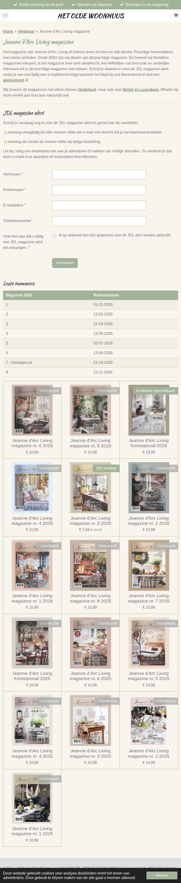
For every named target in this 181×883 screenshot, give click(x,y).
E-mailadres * (14, 205)
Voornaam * (13, 174)
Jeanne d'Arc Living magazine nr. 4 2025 (32, 753)
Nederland (87, 90)
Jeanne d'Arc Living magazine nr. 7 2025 (148, 598)
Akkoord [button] (162, 875)
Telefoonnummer (17, 221)
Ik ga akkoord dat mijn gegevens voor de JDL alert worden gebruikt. (115, 235)
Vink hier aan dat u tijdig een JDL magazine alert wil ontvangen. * (23, 242)
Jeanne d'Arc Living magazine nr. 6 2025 (90, 676)
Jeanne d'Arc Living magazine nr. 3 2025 (90, 753)
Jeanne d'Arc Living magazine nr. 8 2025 (90, 598)
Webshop (26, 31)
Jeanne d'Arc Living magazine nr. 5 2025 (148, 676)
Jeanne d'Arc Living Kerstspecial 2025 (32, 676)
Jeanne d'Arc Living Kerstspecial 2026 (149, 443)
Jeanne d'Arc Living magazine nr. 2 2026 (148, 521)
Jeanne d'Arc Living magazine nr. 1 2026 (32, 598)
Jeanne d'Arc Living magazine (64, 31)
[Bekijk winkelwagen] (176, 15)
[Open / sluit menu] (5, 15)
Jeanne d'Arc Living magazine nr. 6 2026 (32, 443)
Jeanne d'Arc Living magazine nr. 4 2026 (32, 521)
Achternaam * (14, 190)
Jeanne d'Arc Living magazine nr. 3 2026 (90, 521)
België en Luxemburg (141, 90)
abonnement (13, 80)
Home (8, 31)
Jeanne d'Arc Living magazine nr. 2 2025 (148, 753)
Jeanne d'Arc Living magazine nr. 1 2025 (32, 831)
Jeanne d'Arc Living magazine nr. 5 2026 (90, 443)
